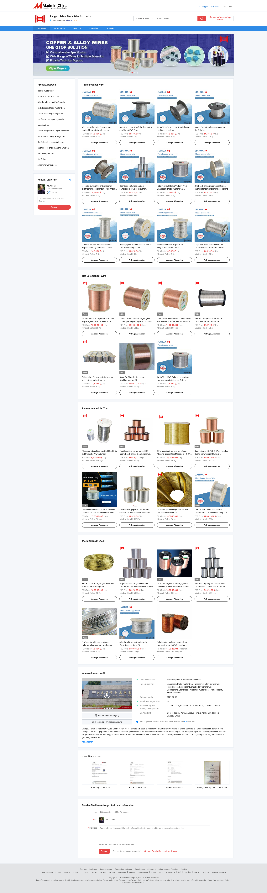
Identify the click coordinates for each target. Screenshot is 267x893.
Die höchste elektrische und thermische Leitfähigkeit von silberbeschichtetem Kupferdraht (98, 512)
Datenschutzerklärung (123, 869)
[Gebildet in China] (51, 5)
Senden (104, 851)
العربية (161, 872)
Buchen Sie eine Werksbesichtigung (107, 722)
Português (122, 872)
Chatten (54, 192)
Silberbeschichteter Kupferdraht (51, 102)
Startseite (42, 28)
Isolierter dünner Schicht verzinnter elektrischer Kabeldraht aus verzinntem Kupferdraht (98, 189)
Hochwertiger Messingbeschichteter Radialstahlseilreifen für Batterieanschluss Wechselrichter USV (173, 512)
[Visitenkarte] (70, 179)
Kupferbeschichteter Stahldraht (51, 142)
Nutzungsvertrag (106, 869)
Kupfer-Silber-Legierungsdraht (51, 113)
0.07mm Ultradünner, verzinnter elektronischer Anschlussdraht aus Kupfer (97, 645)
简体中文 (67, 872)
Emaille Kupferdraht (46, 153)
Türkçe (196, 872)
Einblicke (184, 869)
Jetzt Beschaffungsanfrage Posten (160, 851)
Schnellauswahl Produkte (168, 869)
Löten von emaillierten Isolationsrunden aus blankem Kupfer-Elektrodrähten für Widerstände (174, 321)
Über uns (77, 28)
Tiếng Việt (205, 872)
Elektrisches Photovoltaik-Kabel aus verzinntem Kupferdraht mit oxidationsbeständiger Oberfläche (97, 380)
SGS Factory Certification (99, 787)
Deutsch (112, 872)
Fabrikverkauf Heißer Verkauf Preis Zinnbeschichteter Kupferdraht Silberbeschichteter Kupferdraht (172, 189)
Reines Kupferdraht (46, 90)
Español (103, 872)
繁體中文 (76, 872)
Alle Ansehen (87, 741)
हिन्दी (179, 872)
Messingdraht (44, 125)
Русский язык (143, 872)
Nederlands (170, 872)
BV (185, 721)
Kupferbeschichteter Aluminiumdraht (53, 147)
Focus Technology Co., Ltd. (131, 877)
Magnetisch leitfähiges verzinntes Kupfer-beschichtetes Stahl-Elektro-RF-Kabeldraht (136, 586)
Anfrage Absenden (99, 142)
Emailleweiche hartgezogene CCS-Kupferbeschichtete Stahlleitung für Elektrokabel (134, 454)
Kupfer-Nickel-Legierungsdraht (51, 119)
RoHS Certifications (174, 787)
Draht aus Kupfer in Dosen (49, 96)
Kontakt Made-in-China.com (145, 869)
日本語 (85, 872)
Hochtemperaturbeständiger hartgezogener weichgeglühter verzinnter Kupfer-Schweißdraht (133, 189)
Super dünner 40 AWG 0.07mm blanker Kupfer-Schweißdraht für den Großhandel (211, 454)
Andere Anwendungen (47, 165)
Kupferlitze (42, 159)
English (58, 872)
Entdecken (93, 28)
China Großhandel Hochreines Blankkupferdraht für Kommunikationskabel (132, 380)
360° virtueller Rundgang (108, 715)
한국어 (153, 872)
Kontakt (110, 28)
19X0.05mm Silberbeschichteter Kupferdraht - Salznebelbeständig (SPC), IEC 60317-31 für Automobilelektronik (212, 512)
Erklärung (93, 869)
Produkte (61, 28)
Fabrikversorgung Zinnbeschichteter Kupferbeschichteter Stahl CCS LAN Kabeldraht (210, 586)
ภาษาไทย (187, 872)
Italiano (132, 872)
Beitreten (215, 6)
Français (94, 872)
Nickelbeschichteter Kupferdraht (51, 108)
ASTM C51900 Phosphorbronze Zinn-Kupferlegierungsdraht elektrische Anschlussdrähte (98, 321)
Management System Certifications (212, 787)
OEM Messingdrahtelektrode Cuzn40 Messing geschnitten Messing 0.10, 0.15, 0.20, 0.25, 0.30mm (174, 454)
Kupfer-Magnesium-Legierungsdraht (53, 130)
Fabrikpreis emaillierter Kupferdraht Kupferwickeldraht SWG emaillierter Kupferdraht (172, 645)
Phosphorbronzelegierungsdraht (52, 136)
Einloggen (203, 6)
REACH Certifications (137, 787)
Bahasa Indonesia (219, 872)
